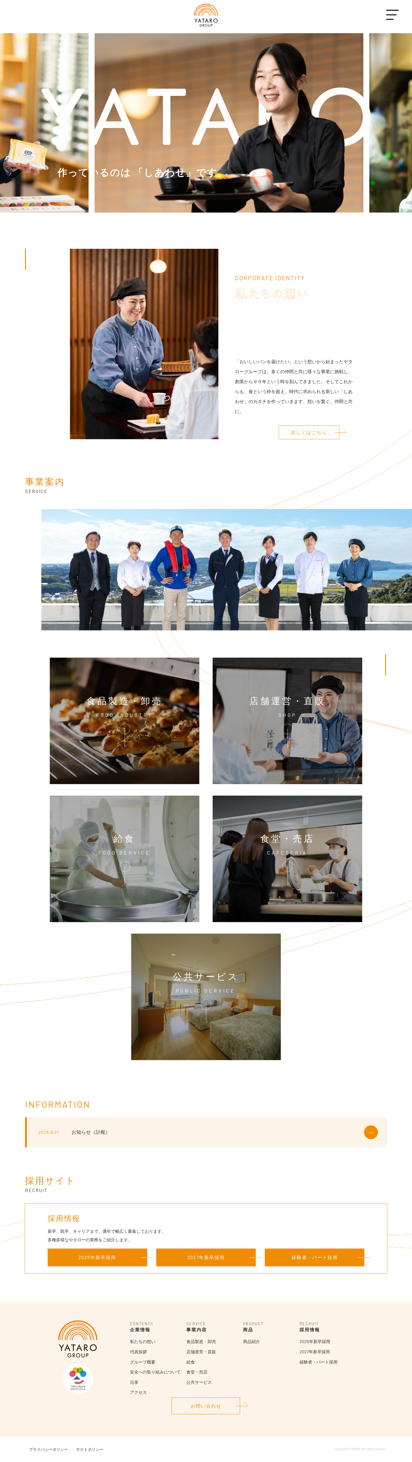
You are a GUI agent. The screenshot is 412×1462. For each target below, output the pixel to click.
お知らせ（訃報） (90, 1132)
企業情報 (140, 1329)
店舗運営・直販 (201, 1351)
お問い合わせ (206, 1406)
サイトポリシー (89, 1449)
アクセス (138, 1392)
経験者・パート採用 (315, 1257)
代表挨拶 (138, 1351)
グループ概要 (142, 1361)
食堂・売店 (197, 1371)
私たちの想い (142, 1341)
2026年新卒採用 (97, 1257)
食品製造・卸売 (201, 1341)
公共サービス (199, 1382)
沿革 (134, 1382)
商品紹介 (251, 1341)
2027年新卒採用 (206, 1257)
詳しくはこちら (309, 432)
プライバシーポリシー (48, 1449)
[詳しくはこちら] (371, 1132)
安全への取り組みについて (155, 1371)
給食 (190, 1361)
